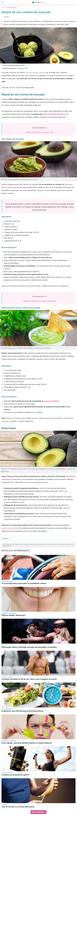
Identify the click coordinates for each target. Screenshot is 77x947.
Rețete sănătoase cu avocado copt (39, 132)
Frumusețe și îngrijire (9, 613)
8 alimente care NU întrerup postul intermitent (22, 711)
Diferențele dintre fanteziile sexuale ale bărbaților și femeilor (29, 647)
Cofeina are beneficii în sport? (15, 775)
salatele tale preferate (10, 528)
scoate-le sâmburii (51, 401)
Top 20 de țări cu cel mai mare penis (18, 807)
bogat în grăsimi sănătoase (54, 114)
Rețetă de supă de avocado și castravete (39, 301)
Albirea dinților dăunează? (14, 615)
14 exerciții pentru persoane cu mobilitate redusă (24, 583)
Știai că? (4, 804)
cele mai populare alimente (35, 72)
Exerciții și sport (7, 581)
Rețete (3, 7)
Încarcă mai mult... (38, 812)
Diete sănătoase (7, 709)
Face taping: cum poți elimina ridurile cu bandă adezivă (27, 743)
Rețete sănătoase (12, 7)
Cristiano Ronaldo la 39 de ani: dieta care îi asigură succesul (29, 679)
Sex (3, 645)
